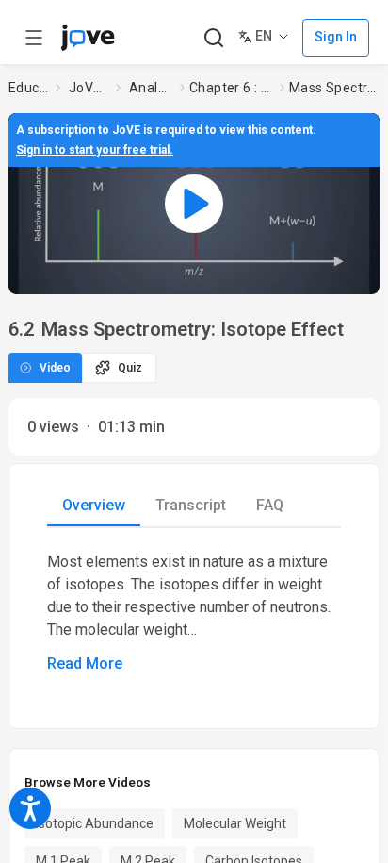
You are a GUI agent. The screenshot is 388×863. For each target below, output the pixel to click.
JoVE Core (88, 87)
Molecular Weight (235, 823)
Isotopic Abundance (95, 823)
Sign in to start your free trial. (94, 150)
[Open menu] (34, 38)
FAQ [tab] (269, 505)
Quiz (130, 367)
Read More (84, 663)
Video (55, 367)
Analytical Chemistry (150, 87)
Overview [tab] (93, 505)
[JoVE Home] (87, 38)
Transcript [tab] (190, 505)
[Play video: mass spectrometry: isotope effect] (194, 203)
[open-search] (213, 38)
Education (28, 87)
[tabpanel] (194, 613)
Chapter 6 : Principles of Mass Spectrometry (230, 87)
